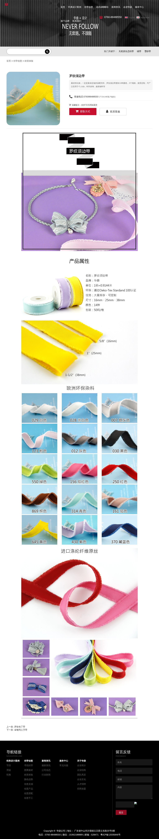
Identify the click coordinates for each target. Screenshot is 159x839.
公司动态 (46, 770)
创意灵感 (28, 784)
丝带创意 (88, 7)
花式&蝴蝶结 (102, 7)
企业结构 (81, 770)
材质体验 (29, 61)
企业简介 (81, 765)
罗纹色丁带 (19, 726)
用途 (9, 770)
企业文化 (81, 779)
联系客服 (115, 111)
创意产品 (28, 788)
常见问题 (63, 765)
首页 (63, 7)
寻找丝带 (28, 765)
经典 (9, 774)
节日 (9, 765)
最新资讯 (46, 765)
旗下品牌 (65, 21)
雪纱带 (147, 51)
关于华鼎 (81, 760)
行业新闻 (46, 774)
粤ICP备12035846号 (110, 834)
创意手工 (28, 798)
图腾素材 (28, 770)
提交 (121, 812)
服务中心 (139, 7)
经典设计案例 (74, 7)
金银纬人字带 (20, 730)
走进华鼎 (127, 7)
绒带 (139, 51)
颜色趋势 (28, 779)
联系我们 (77, 21)
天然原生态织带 (126, 51)
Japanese (144, 17)
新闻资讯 (115, 7)
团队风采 (81, 774)
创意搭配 (28, 793)
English (131, 17)
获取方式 (85, 111)
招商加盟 (81, 788)
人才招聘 (81, 784)
